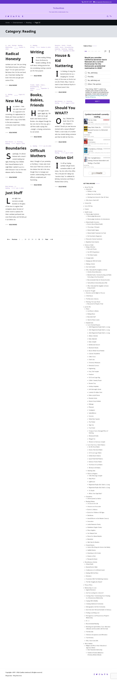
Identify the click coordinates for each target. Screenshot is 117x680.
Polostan (90, 140)
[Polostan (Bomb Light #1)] (85, 143)
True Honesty (90, 638)
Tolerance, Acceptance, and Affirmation (96, 635)
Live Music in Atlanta (93, 311)
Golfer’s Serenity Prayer (95, 380)
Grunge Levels (90, 258)
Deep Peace (92, 479)
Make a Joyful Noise (94, 395)
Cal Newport (87, 134)
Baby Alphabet (93, 339)
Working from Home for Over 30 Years (98, 197)
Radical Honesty (13, 56)
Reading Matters (90, 501)
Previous (14, 239)
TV (55, 50)
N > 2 (87, 621)
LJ (5, 45)
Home (61, 47)
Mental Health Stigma (93, 230)
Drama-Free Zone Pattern (95, 450)
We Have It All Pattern (94, 468)
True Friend (92, 428)
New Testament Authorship (94, 650)
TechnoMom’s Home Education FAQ (97, 283)
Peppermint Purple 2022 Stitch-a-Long (99, 487)
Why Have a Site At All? (92, 200)
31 (36, 239)
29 (29, 239)
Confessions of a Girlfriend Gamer (95, 570)
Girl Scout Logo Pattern (95, 453)
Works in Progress (92, 473)
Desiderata (90, 515)
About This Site (89, 187)
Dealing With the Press (92, 573)
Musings (14, 45)
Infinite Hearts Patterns (95, 456)
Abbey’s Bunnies (93, 336)
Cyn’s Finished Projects (93, 325)
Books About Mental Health (95, 224)
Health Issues (88, 212)
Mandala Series (93, 398)
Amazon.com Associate (94, 506)
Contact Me (88, 203)
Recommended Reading (92, 624)
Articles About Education (94, 272)
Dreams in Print (91, 556)
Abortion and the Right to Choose (95, 293)
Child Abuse (89, 296)
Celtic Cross (92, 356)
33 (43, 239)
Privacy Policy (88, 585)
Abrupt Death (89, 564)
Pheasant (91, 407)
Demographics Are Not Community (95, 607)
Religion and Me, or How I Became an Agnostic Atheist (96, 647)
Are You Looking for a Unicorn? (95, 593)
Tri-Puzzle (91, 490)
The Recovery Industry (92, 299)
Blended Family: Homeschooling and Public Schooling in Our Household (99, 276)
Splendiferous (92, 413)
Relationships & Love (90, 588)
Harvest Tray (92, 383)
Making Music (91, 314)
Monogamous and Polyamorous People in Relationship (97, 617)
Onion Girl (64, 157)
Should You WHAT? (65, 110)
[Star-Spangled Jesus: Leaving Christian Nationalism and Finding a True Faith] (85, 161)
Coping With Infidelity (92, 601)
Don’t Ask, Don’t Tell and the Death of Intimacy (98, 610)
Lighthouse (92, 481)
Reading (20, 45)
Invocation (90, 521)
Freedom (91, 374)
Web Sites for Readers (93, 542)
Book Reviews (59, 101)
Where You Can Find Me (94, 194)
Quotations (89, 496)
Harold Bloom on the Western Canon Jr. (98, 518)
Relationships (9, 47)
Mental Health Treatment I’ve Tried (96, 233)
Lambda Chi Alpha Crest (95, 392)
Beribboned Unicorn (94, 345)
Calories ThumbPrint (94, 354)
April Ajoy (87, 165)
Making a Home (90, 264)
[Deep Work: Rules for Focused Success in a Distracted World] (85, 131)
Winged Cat (92, 439)
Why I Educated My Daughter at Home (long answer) (97, 287)
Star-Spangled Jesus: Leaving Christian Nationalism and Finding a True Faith (98, 160)
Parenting (64, 49)
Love (9, 45)
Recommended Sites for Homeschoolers (98, 280)
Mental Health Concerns (92, 222)
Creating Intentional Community (94, 604)
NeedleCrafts (89, 323)
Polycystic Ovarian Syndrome (94, 239)
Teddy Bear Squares (94, 419)
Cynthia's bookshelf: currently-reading (97, 115)
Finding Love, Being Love (92, 613)
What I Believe (88, 643)
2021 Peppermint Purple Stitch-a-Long (99, 330)
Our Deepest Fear (92, 533)
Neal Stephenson (92, 142)
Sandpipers (92, 410)
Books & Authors (92, 509)
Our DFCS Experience (93, 252)
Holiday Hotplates (94, 386)
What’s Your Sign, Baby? (95, 493)
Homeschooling (69, 47)
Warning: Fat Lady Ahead (93, 302)
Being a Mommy (90, 247)
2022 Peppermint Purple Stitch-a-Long (99, 333)
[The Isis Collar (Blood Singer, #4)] (85, 124)
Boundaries (15, 148)
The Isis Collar (92, 120)
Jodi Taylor (91, 151)
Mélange (91, 404)
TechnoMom (58, 8)
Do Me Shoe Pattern (94, 447)
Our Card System (90, 267)
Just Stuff (13, 192)
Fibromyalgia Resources (93, 216)
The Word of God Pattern (95, 465)
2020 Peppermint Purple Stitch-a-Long (99, 327)
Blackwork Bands (93, 348)
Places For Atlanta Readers (94, 536)
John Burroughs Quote (95, 389)
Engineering (92, 368)
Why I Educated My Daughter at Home (96, 270)
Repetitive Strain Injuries (92, 242)
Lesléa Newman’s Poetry (94, 524)
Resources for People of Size (95, 304)
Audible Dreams (91, 550)
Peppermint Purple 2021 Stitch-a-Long (99, 484)
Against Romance (91, 590)
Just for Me (88, 307)
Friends (69, 45)
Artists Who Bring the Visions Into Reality (98, 547)
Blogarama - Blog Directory (13, 675)
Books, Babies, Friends (37, 100)
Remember (90, 539)
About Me (88, 189)
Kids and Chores (92, 249)
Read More (13, 85)
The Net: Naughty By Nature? (94, 582)
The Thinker (92, 422)
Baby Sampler (92, 342)
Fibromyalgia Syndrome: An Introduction (98, 219)
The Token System (92, 255)
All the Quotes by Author (94, 498)
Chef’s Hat (92, 359)
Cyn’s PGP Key (89, 206)
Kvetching (57, 49)
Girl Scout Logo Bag (94, 377)
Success (91, 416)
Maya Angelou (91, 530)
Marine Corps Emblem (95, 401)
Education (57, 45)
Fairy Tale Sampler (94, 371)
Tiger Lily (91, 425)
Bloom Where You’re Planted (96, 351)
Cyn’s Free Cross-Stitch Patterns (96, 445)
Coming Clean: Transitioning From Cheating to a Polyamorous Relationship (98, 597)
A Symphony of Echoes (95, 149)
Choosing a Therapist (93, 227)
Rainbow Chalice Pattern (95, 462)
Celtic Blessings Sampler (95, 476)
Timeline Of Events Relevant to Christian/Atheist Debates (95, 654)
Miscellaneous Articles (91, 562)
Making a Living (91, 191)
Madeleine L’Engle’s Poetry (94, 527)
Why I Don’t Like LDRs (92, 640)
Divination (88, 576)
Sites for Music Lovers (93, 320)
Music (87, 309)
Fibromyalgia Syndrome (92, 214)
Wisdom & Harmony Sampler (97, 442)
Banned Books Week (91, 567)
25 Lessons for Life (92, 503)
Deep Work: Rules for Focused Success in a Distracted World (98, 130)
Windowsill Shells (93, 436)
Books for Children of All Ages (95, 512)
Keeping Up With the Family (93, 261)
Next (46, 239)
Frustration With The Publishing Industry (97, 579)
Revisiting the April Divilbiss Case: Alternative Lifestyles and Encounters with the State (98, 628)
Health (56, 47)
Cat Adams (91, 122)
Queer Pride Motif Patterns (96, 459)
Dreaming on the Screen (94, 553)
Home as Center (89, 245)
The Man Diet (89, 632)
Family (63, 45)
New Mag (14, 100)
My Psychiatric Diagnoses (94, 236)
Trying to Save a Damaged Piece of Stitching (98, 432)
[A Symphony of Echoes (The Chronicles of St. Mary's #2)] (85, 153)
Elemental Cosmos (94, 365)
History (43, 85)
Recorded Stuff (91, 317)
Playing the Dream (92, 559)
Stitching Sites (91, 470)
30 (33, 239)
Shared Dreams (90, 545)
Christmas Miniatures (94, 362)
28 (26, 239)
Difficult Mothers (38, 153)
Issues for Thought (90, 291)
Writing (32, 47)
